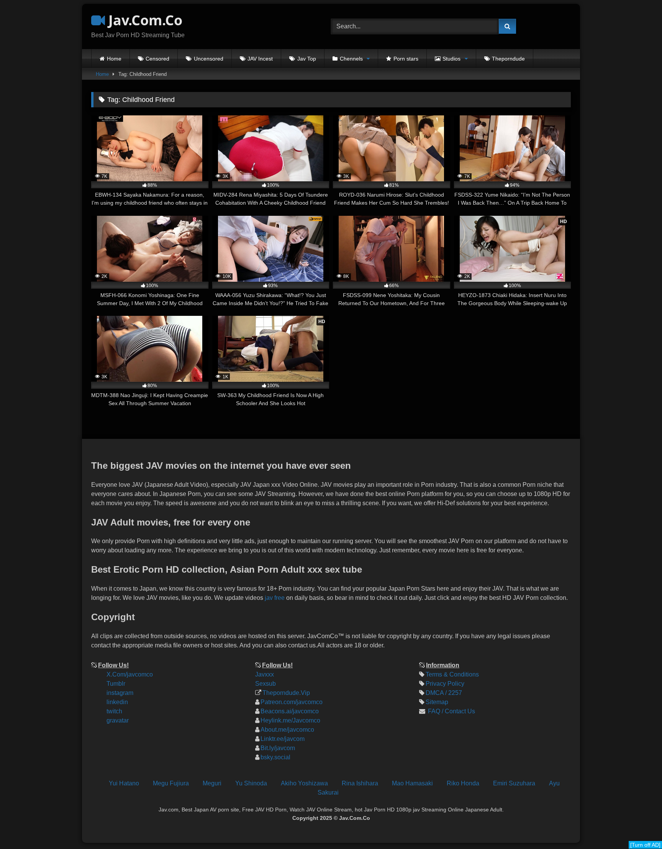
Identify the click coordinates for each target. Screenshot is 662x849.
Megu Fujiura (171, 783)
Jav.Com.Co (143, 20)
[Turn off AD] (645, 845)
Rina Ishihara (360, 783)
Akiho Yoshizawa (304, 783)
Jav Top (306, 59)
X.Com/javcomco (130, 674)
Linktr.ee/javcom (283, 739)
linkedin (117, 702)
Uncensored (208, 59)
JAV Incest (260, 59)
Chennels (351, 59)
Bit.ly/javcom (278, 748)
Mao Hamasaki (412, 783)
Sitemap (437, 702)
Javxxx (264, 674)
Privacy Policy (445, 683)
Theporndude (508, 59)
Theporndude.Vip (286, 693)
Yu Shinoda (251, 783)
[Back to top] (649, 791)
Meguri (212, 783)
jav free (275, 597)
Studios (451, 59)
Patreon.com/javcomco (292, 702)
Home (114, 59)
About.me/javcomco (287, 729)
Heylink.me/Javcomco (290, 720)
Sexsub (265, 683)
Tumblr (116, 683)
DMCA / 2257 (444, 693)
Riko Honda (463, 783)
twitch (114, 711)
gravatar (118, 720)
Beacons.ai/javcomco (290, 711)
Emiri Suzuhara (514, 783)
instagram (120, 693)
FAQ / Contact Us (450, 711)
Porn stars (405, 59)
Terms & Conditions (452, 674)
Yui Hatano (124, 783)
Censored (157, 59)
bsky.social (275, 757)
